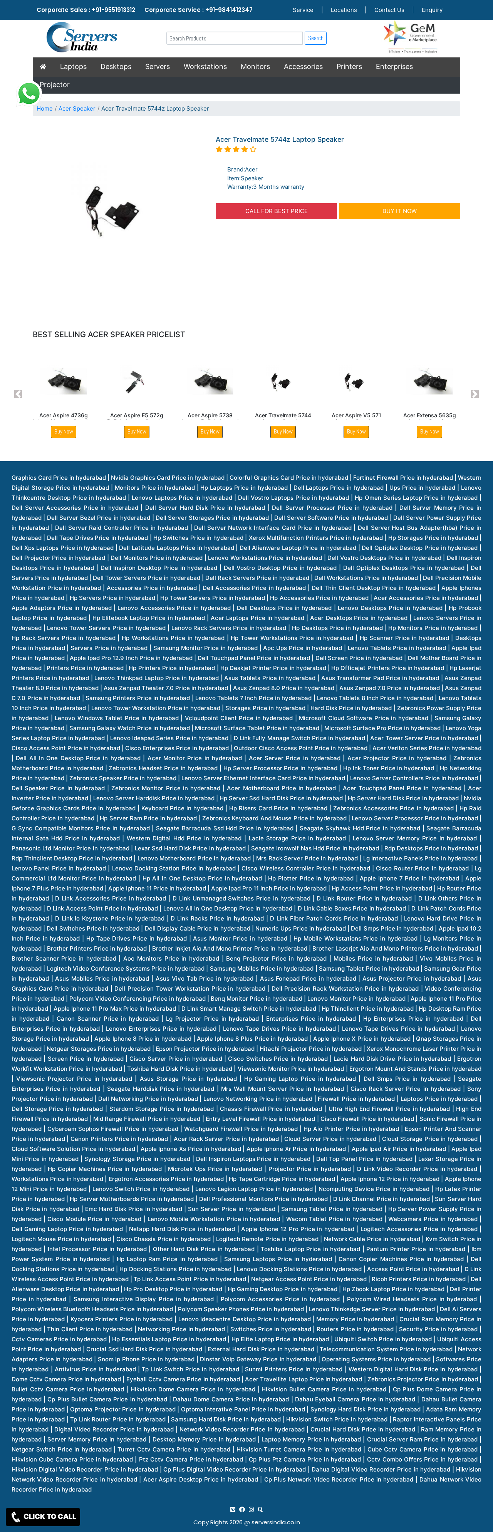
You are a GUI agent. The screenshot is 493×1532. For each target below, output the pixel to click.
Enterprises (394, 66)
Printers (349, 66)
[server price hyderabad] (242, 1509)
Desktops (116, 66)
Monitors (255, 66)
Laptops (73, 66)
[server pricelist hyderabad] (251, 1509)
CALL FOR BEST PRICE (276, 211)
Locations (344, 9)
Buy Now (63, 431)
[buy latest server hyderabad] (260, 1509)
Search (316, 38)
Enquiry (432, 9)
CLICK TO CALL (49, 1516)
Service (303, 9)
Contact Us (389, 9)
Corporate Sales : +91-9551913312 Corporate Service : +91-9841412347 (145, 10)
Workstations (205, 66)
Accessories (303, 66)
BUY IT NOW (399, 211)
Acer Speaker (77, 108)
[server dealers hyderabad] (232, 1509)
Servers (157, 66)
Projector (55, 85)
